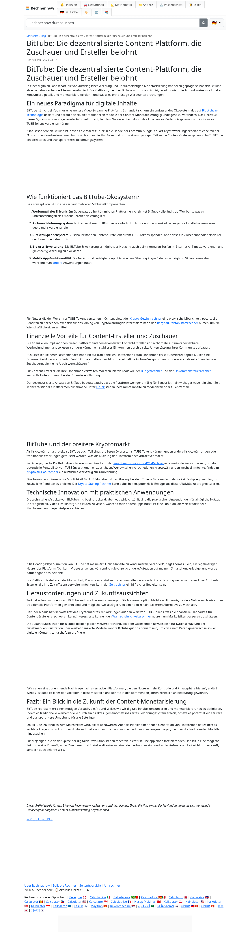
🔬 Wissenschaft (171, 5)
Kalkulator (171, 902)
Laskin (78, 906)
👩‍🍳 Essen (195, 5)
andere (57, 263)
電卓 (220, 906)
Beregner (75, 897)
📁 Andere (146, 5)
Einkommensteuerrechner (192, 371)
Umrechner (112, 885)
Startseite (32, 36)
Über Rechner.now (37, 885)
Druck (100, 387)
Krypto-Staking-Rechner (94, 484)
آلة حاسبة (144, 906)
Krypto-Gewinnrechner (146, 319)
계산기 (35, 910)
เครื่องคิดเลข (165, 906)
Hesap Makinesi (145, 902)
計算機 (185, 906)
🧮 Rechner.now (39, 8)
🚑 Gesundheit (94, 5)
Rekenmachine (120, 906)
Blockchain (209, 110)
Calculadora (121, 897)
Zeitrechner (117, 585)
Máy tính (97, 906)
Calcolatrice (98, 897)
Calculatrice (119, 902)
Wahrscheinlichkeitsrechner (131, 616)
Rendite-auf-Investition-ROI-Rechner (138, 463)
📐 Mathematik (121, 5)
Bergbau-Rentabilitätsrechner (177, 323)
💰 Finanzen (68, 5)
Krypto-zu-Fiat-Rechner (42, 472)
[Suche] (203, 22)
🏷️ (86, 12)
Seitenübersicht (90, 885)
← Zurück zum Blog (40, 819)
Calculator (176, 897)
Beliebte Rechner (64, 885)
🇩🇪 (69, 12)
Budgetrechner (151, 371)
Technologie (35, 115)
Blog (43, 36)
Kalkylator (60, 906)
